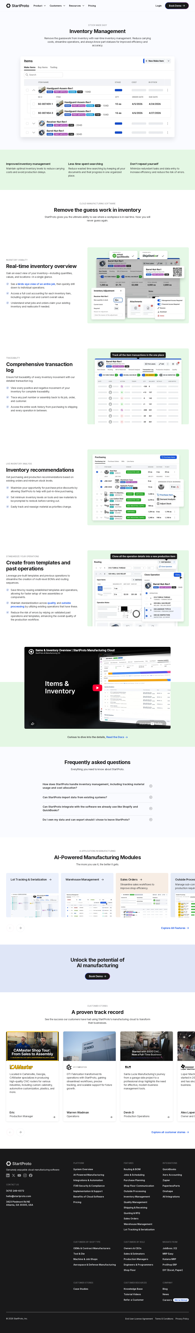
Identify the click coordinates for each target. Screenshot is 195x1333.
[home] (17, 6)
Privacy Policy (182, 1318)
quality (51, 602)
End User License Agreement (139, 1318)
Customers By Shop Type (86, 1242)
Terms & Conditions (164, 1318)
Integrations (170, 1163)
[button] (40, 5)
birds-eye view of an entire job (36, 283)
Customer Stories (83, 1282)
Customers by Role (134, 1242)
